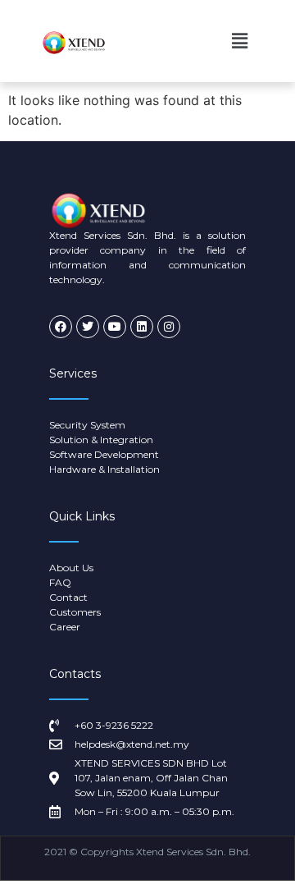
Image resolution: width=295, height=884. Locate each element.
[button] (240, 40)
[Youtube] (114, 326)
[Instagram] (168, 326)
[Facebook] (60, 326)
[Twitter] (87, 326)
